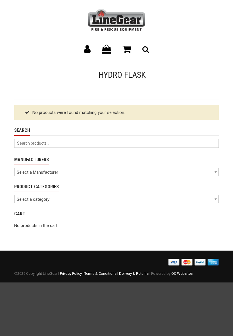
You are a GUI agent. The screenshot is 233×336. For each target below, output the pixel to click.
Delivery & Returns (134, 273)
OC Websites (182, 273)
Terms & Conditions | (101, 273)
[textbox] (116, 172)
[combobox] (116, 172)
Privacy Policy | (72, 273)
